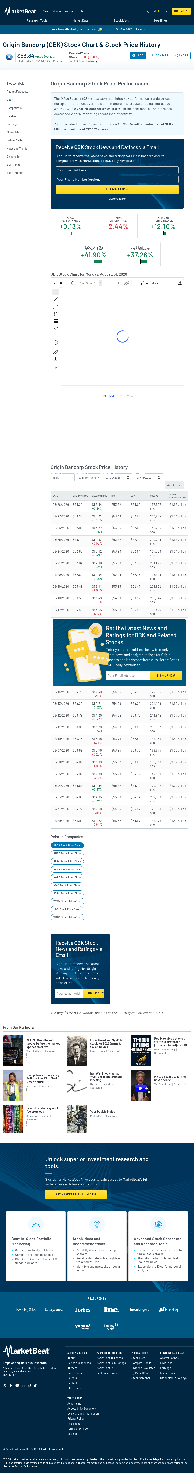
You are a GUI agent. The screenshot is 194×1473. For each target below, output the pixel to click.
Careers (72, 1378)
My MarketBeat (140, 1373)
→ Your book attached (62, 29)
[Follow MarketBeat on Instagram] (29, 1385)
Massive (93, 1459)
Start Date (109, 473)
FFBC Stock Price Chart (67, 861)
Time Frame (57, 473)
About (71, 1357)
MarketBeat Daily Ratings (111, 1363)
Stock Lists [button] (121, 20)
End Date (140, 473)
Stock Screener (140, 1378)
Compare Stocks (141, 1363)
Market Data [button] (80, 20)
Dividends (166, 1363)
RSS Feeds (73, 1423)
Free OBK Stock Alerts (132, 29)
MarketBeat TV (105, 1368)
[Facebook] (11, 1385)
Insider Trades (168, 1373)
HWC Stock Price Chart (66, 885)
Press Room (74, 1373)
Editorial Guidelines (79, 1363)
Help (78, 1388)
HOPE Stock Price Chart (67, 877)
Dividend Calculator (143, 1368)
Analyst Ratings (169, 1357)
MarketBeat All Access (109, 1357)
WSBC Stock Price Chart (67, 917)
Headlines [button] (160, 20)
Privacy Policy (75, 1418)
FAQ (69, 1388)
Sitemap (72, 1433)
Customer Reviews (107, 1373)
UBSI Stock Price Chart (66, 909)
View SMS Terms (117, 198)
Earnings (165, 1368)
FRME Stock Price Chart (67, 869)
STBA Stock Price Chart (67, 893)
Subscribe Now (117, 189)
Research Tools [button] (37, 20)
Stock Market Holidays (173, 1378)
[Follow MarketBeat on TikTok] (35, 1385)
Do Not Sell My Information (83, 1413)
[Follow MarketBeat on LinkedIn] (23, 1385)
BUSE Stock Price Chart (67, 853)
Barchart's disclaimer (26, 1466)
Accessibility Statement (81, 1408)
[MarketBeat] (20, 11)
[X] (5, 1385)
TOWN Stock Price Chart (67, 901)
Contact (72, 1383)
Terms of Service (77, 1428)
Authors (72, 1368)
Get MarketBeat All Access (76, 1194)
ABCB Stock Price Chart (67, 845)
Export (176, 485)
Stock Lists (138, 1357)
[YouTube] (17, 1385)
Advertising (74, 1403)
